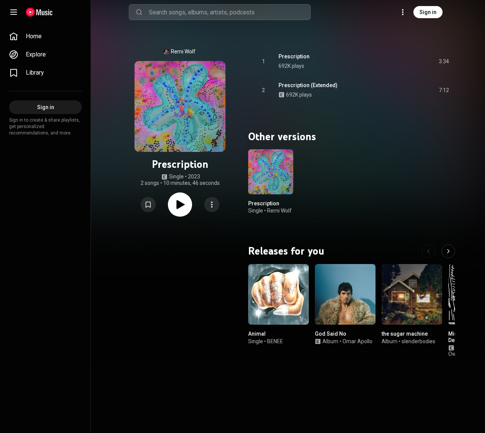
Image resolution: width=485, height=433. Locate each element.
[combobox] (229, 12)
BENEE (275, 341)
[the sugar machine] (412, 294)
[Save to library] (148, 204)
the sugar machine (405, 334)
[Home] (39, 12)
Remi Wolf (183, 51)
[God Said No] (345, 294)
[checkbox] (443, 61)
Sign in (427, 12)
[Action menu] (211, 204)
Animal (257, 334)
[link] (45, 36)
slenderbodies (418, 341)
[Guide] (13, 12)
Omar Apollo (357, 341)
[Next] (448, 251)
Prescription (294, 56)
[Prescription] (270, 171)
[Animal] (278, 294)
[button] (148, 204)
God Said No (330, 334)
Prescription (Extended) (308, 85)
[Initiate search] (139, 12)
